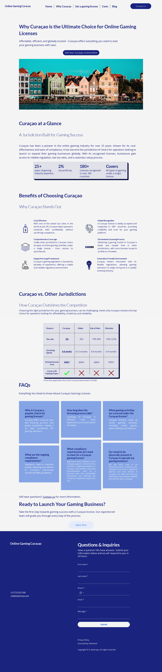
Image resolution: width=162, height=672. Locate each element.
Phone (81, 588)
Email (81, 599)
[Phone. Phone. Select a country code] (81, 592)
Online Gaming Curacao (18, 6)
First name (83, 564)
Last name (83, 576)
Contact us (49, 496)
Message (82, 611)
